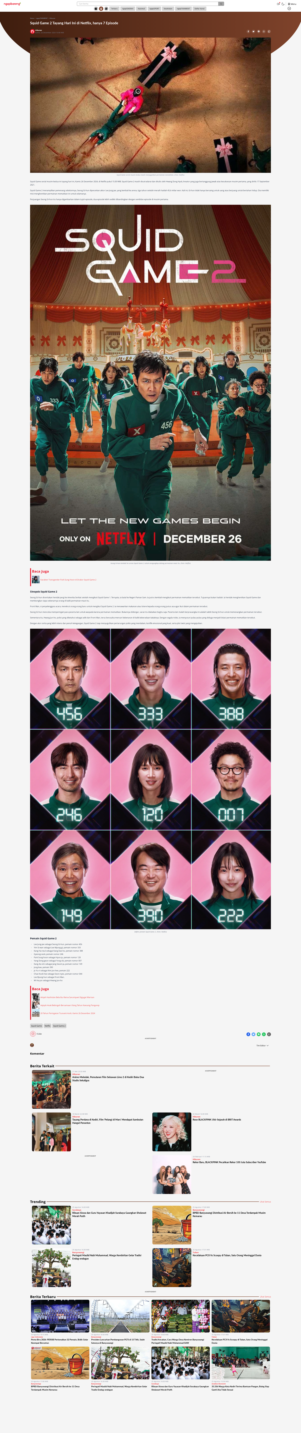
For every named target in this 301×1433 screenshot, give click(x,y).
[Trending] (96, 9)
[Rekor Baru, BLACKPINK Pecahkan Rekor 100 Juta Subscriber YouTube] (171, 1174)
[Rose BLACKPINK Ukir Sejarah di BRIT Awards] (171, 1131)
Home (32, 18)
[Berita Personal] (101, 9)
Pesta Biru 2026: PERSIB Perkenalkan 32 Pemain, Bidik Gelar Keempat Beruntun (59, 1341)
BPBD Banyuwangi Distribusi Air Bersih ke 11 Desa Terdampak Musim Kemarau (55, 1388)
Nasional (141, 9)
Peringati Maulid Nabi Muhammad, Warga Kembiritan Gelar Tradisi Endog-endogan (119, 1388)
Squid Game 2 (59, 1026)
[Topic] (106, 9)
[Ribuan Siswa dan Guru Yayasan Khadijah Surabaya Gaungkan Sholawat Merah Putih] (51, 1225)
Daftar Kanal (199, 9)
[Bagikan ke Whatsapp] (264, 31)
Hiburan (52, 18)
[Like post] (33, 1034)
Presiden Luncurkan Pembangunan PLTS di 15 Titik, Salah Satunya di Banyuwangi (118, 1341)
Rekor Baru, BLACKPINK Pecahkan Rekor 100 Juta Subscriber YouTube (229, 1162)
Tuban (196, 1252)
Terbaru (114, 9)
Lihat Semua (265, 1201)
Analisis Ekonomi (219, 1384)
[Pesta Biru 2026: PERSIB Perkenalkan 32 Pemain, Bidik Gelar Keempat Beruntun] (60, 1316)
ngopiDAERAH (127, 9)
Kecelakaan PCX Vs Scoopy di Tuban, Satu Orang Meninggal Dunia (227, 1255)
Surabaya (76, 1210)
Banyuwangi (199, 1210)
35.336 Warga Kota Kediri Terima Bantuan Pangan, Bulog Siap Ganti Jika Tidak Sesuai (240, 1388)
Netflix (47, 1026)
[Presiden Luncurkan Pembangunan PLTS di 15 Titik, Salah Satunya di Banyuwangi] (120, 1316)
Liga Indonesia (37, 1337)
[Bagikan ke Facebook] (248, 31)
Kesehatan (168, 9)
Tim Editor (261, 1045)
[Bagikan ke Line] (259, 31)
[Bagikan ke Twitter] (254, 31)
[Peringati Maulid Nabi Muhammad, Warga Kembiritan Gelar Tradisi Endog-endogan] (51, 1267)
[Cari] (221, 4)
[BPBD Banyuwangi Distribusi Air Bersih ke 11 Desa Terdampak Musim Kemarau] (171, 1225)
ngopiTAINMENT (183, 9)
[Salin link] (269, 31)
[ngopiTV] (278, 4)
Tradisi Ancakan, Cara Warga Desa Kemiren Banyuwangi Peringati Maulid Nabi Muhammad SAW (177, 1341)
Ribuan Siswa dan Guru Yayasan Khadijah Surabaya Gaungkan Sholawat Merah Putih (180, 1388)
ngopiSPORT (154, 9)
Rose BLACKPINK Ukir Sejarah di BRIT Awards (217, 1120)
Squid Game (36, 1026)
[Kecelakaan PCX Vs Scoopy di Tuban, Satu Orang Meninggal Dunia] (171, 1267)
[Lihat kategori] (289, 8)
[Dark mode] (283, 4)
